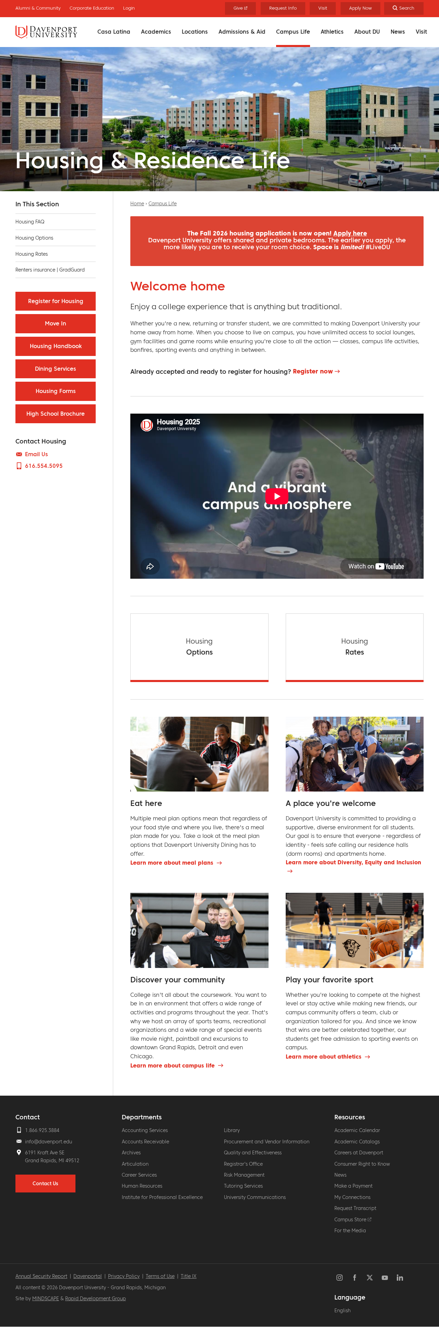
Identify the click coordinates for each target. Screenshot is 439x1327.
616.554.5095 (44, 465)
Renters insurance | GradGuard (50, 270)
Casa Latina (113, 31)
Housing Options (34, 238)
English (342, 1310)
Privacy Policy (124, 1276)
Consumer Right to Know (362, 1164)
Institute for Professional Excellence (162, 1197)
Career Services (139, 1175)
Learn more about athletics (324, 1056)
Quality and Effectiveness (253, 1153)
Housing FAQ (29, 222)
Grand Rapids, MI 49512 (52, 1160)
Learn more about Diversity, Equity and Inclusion (353, 862)
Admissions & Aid (241, 31)
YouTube (385, 1277)
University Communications (255, 1197)
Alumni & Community (38, 8)
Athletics (332, 31)
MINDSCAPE (45, 1298)
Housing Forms (56, 391)
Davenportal (87, 1276)
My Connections (352, 1197)
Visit (421, 31)
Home (137, 203)
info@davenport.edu (48, 1142)
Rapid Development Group (95, 1298)
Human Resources (142, 1186)
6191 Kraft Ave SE (44, 1153)
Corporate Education (92, 8)
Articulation (135, 1164)
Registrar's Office (243, 1164)
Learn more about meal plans (172, 862)
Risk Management (244, 1175)
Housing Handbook (56, 346)
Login (129, 8)
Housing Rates (31, 254)
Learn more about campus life (173, 1065)
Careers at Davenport (358, 1153)
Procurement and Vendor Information (266, 1142)
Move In (55, 323)
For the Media (350, 1230)
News (398, 31)
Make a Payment (353, 1186)
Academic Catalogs (357, 1142)
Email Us (36, 454)
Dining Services (55, 368)
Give (239, 8)
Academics (156, 31)
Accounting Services (145, 1130)
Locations (195, 31)
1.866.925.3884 (42, 1130)
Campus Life (293, 31)
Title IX (189, 1276)
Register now (313, 371)
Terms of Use (160, 1276)
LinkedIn (400, 1277)
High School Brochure (55, 413)
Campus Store (351, 1219)
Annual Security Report (41, 1276)
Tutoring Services (243, 1186)
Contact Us (45, 1183)
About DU (367, 31)
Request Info (283, 8)
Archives (131, 1153)
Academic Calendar (357, 1130)
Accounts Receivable (145, 1142)
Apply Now (360, 8)
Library (232, 1130)
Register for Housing (55, 301)
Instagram (339, 1277)
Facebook (354, 1277)
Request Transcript (355, 1208)
